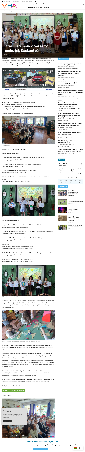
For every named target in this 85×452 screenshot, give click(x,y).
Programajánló (32, 4)
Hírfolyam (49, 4)
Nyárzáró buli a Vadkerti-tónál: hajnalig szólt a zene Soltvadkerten (75, 209)
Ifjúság (74, 4)
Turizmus (56, 4)
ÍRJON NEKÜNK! (16, 1)
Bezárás (50, 449)
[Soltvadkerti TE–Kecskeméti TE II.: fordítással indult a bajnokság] (62, 202)
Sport (68, 4)
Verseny (16, 42)
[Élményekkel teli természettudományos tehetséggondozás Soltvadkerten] (62, 193)
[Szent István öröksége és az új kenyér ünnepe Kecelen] (62, 227)
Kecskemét (41, 4)
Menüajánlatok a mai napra (13, 390)
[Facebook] (35, 1)
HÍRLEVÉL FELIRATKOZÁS (26, 1)
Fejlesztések (31, 7)
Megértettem (7, 421)
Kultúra (63, 4)
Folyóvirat (46, 7)
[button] (83, 4)
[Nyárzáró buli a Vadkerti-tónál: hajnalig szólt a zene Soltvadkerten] (62, 210)
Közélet (80, 4)
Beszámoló (6, 42)
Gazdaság (39, 7)
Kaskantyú (11, 42)
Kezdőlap (4, 11)
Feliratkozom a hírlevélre (40, 449)
